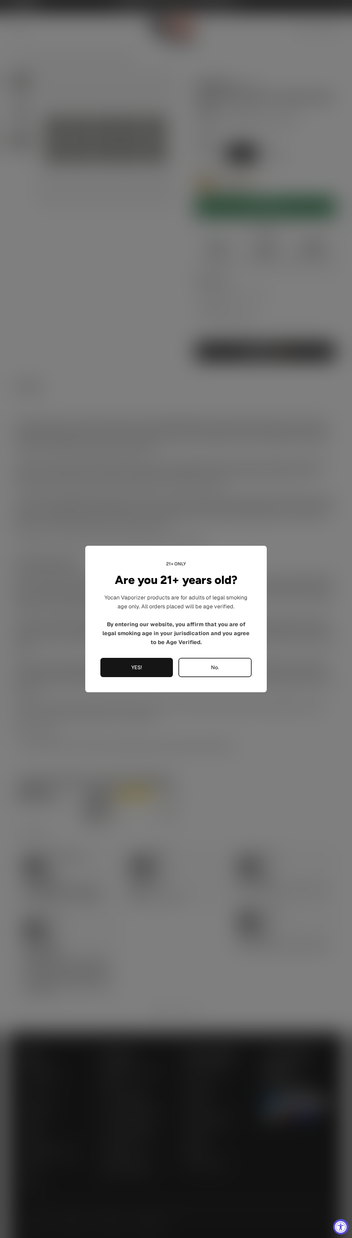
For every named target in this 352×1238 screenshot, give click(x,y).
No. (215, 667)
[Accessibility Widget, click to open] (341, 1227)
